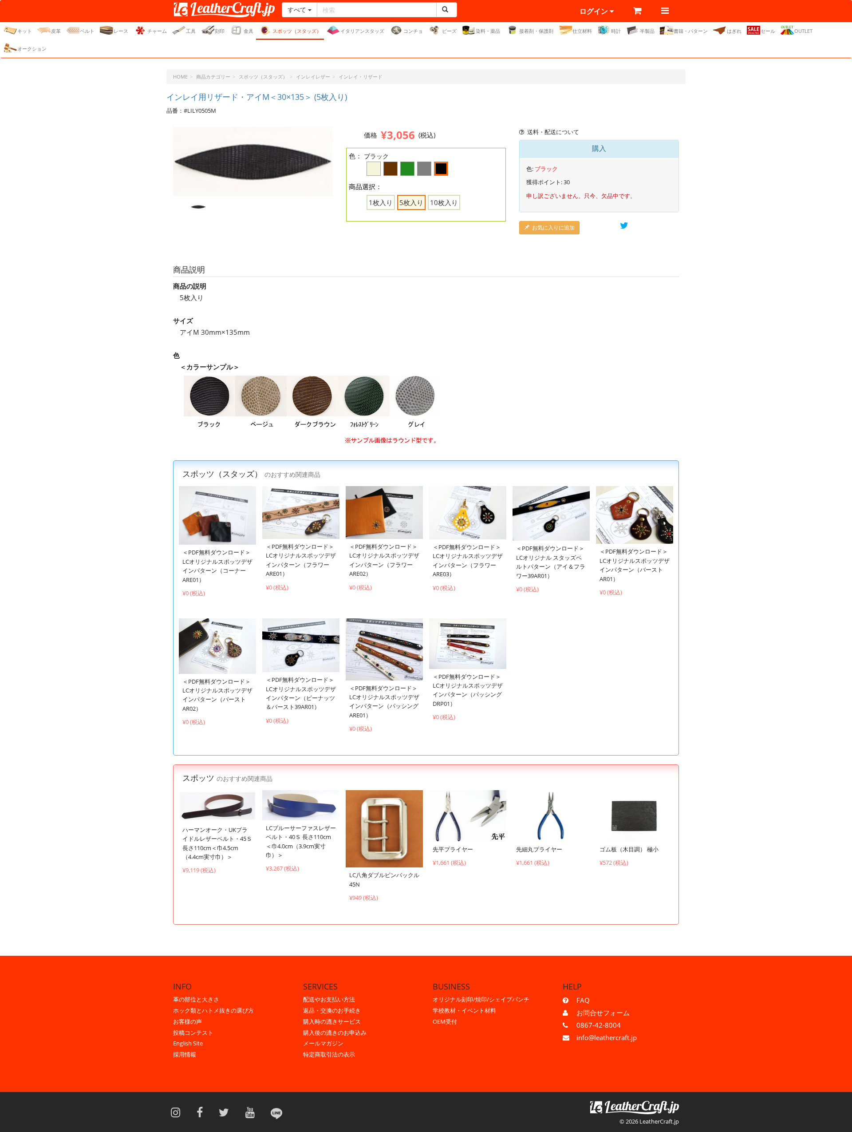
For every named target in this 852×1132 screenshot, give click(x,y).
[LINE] (276, 1112)
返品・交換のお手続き (332, 1010)
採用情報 (184, 1054)
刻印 (220, 31)
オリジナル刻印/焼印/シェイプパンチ (481, 999)
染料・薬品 (488, 31)
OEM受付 (445, 1021)
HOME (180, 76)
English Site (188, 1043)
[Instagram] (178, 1112)
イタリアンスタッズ (362, 31)
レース (121, 31)
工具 (191, 31)
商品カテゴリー (213, 76)
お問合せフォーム (603, 1012)
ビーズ (449, 31)
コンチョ (413, 31)
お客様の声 (187, 1021)
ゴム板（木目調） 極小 (629, 849)
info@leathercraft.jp (606, 1037)
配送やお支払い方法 (329, 999)
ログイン (595, 11)
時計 (616, 31)
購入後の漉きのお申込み (335, 1033)
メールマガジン (323, 1043)
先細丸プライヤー (539, 849)
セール (768, 31)
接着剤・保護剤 (536, 31)
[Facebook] (203, 1112)
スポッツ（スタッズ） (296, 31)
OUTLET (803, 31)
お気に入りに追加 (553, 227)
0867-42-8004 (598, 1025)
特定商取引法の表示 (329, 1054)
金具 (248, 31)
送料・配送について (553, 132)
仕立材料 (582, 31)
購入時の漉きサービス (332, 1021)
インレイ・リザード (361, 76)
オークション (32, 48)
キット (24, 31)
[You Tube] (252, 1112)
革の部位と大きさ (196, 999)
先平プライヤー (453, 849)
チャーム (157, 31)
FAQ (583, 1000)
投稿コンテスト (193, 1033)
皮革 (56, 31)
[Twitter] (227, 1112)
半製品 (647, 31)
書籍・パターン (691, 31)
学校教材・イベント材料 (464, 1010)
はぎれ (734, 31)
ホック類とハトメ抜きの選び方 (213, 1010)
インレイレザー (313, 76)
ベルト (87, 31)
